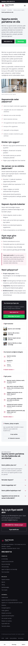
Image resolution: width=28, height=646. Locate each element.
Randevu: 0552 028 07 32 (8, 1)
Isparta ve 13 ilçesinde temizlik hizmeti (12, 602)
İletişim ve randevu (7, 621)
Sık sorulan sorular (7, 618)
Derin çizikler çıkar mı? (9, 465)
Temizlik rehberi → (8, 416)
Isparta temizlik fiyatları (8, 615)
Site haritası (20, 638)
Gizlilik (6, 638)
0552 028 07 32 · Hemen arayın (14, 525)
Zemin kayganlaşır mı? (9, 485)
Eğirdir (3, 582)
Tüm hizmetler (5, 572)
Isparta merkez (6, 579)
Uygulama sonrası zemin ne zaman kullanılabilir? (10, 497)
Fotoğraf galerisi (6, 608)
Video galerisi (5, 610)
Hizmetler (9, 10)
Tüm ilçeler (4, 590)
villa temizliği (5, 566)
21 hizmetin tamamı (14, 438)
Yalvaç (3, 584)
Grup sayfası (14, 434)
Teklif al (23, 644)
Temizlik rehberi (6, 626)
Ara (4, 644)
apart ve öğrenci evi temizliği (9, 569)
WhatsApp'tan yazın (14, 316)
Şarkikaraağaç (5, 587)
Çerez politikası (13, 638)
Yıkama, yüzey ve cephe (18, 10)
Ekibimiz (4, 605)
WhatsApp (21, 41)
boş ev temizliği (6, 564)
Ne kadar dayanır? (7, 480)
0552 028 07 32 (8, 41)
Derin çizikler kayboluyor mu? (11, 490)
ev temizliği (5, 559)
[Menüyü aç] (24, 5)
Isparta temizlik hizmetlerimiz (9, 600)
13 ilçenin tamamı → (8, 369)
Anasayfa (4, 10)
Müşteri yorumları (6, 613)
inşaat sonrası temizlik (7, 561)
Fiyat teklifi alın (14, 529)
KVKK (3, 638)
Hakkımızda (5, 597)
